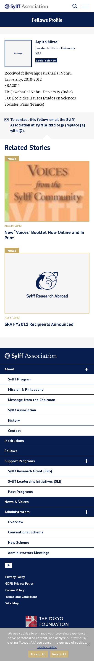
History (14, 420)
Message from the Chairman (31, 399)
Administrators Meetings (29, 552)
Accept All (37, 654)
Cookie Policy (14, 590)
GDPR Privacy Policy (19, 583)
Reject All (59, 654)
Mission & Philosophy (25, 389)
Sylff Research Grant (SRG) (30, 471)
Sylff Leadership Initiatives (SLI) (34, 481)
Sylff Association (22, 410)
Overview (15, 521)
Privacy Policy (15, 577)
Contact (14, 430)
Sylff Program (19, 379)
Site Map (12, 603)
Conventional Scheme (26, 532)
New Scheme (18, 542)
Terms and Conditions (21, 597)
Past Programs (20, 491)
